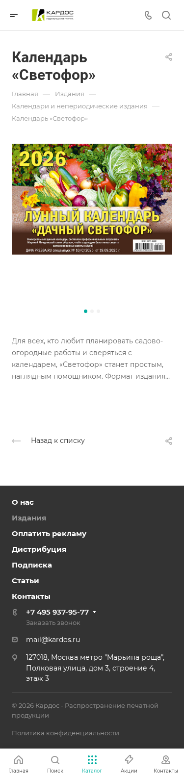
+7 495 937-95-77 (57, 612)
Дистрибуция (39, 549)
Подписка (32, 564)
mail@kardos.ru (53, 639)
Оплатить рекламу (49, 533)
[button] (85, 311)
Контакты (31, 596)
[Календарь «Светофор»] (92, 224)
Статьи (25, 580)
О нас (23, 502)
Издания (29, 517)
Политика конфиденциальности (65, 733)
